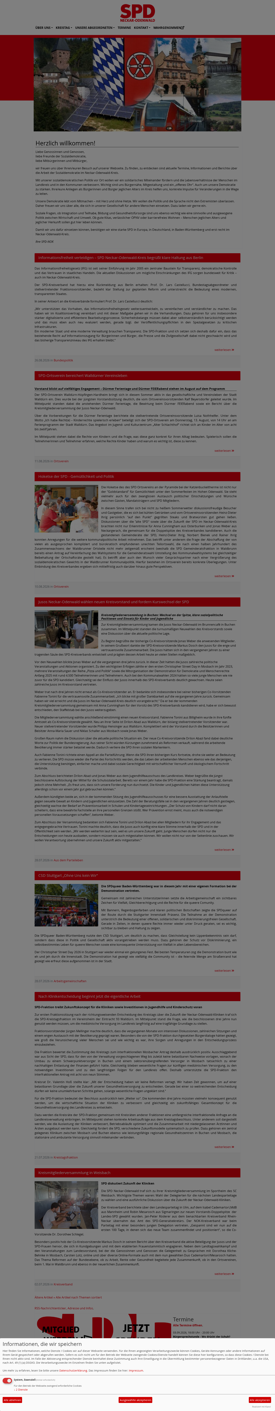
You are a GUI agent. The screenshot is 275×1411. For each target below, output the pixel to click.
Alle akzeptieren (260, 1400)
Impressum (136, 1370)
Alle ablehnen (12, 1400)
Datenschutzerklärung (73, 1370)
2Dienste (21, 1389)
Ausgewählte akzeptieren (135, 1400)
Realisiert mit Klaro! (261, 1406)
